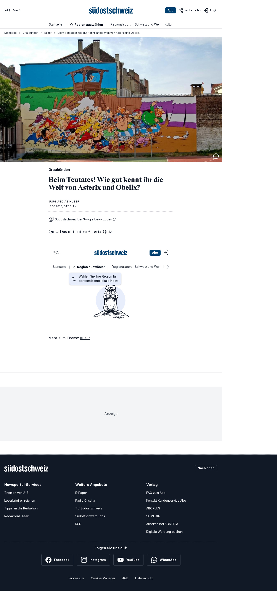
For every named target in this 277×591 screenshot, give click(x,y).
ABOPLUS (153, 508)
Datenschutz (144, 578)
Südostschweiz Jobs (90, 516)
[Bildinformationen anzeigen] (216, 156)
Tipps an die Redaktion (21, 508)
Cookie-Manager (103, 578)
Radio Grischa (85, 500)
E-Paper (81, 493)
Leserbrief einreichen (19, 500)
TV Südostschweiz (88, 508)
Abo (171, 10)
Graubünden (30, 32)
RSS (78, 524)
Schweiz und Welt (147, 24)
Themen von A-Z (16, 493)
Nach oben (206, 468)
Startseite (55, 24)
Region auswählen (88, 24)
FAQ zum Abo (156, 493)
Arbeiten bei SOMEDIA (162, 524)
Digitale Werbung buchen (164, 531)
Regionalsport (120, 24)
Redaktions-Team (16, 516)
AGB (125, 578)
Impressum (76, 578)
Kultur (169, 24)
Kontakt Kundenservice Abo (166, 500)
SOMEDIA (153, 516)
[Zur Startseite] (111, 10)
